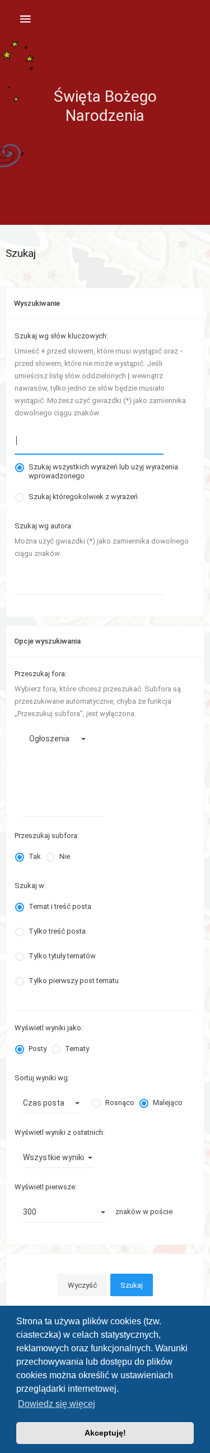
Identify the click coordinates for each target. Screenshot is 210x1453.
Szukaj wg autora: (44, 526)
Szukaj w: (30, 885)
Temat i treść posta (60, 906)
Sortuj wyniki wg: (42, 1078)
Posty (37, 1048)
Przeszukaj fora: (41, 673)
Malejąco (168, 1102)
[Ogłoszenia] (58, 739)
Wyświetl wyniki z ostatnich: (60, 1132)
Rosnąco (119, 1102)
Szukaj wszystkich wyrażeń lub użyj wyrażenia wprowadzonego (103, 467)
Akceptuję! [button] (105, 1432)
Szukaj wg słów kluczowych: (61, 336)
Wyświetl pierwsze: (46, 1187)
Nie (64, 856)
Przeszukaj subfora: (47, 835)
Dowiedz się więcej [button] (56, 1404)
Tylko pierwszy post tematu (74, 980)
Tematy (77, 1048)
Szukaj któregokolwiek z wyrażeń (83, 496)
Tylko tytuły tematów (62, 956)
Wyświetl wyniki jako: (49, 1028)
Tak (35, 856)
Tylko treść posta (57, 931)
